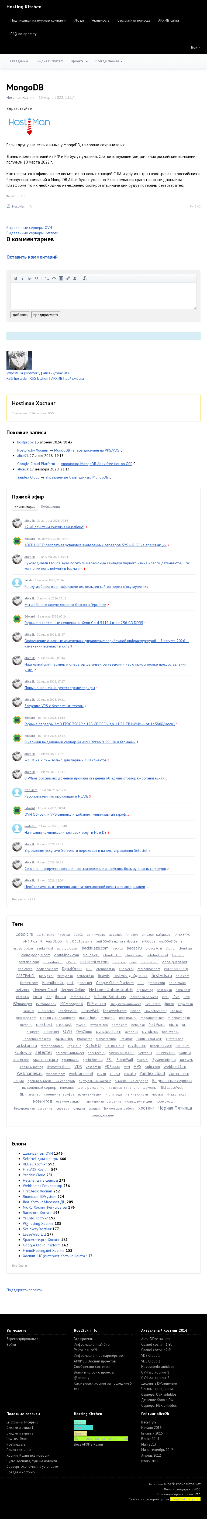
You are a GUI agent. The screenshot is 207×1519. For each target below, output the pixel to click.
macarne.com (26, 1018)
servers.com (165, 1052)
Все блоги (19, 1265)
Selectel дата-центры (40, 1158)
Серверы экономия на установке (32, 1466)
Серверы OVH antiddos (159, 1394)
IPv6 (187, 997)
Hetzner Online (73, 989)
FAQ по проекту (24, 33)
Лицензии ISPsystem (39, 1196)
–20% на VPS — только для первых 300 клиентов (66, 760)
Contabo (178, 955)
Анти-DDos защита (156, 1339)
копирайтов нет (188, 1484)
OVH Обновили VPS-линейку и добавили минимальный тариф (75, 814)
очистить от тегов (85, 278)
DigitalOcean (72, 968)
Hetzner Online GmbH (111, 989)
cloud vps (185, 948)
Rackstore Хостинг (37, 1212)
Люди (79, 20)
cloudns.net (134, 955)
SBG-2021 (182, 1046)
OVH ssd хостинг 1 (155, 1372)
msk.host (44, 1024)
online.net (51, 1031)
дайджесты (74, 378)
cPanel (71, 962)
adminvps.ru (96, 935)
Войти (196, 47)
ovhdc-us (150, 1031)
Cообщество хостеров (92, 1366)
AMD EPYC (182, 935)
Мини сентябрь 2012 (157, 1449)
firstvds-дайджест (130, 975)
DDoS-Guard (149, 962)
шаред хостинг (103, 1115)
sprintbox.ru (70, 1060)
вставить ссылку (68, 278)
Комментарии (25, 507)
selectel (43, 1052)
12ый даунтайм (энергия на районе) (54, 526)
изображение (61, 278)
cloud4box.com (66, 954)
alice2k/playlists (56, 373)
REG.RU (93, 1045)
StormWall (124, 1059)
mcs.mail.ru (128, 1018)
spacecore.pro (45, 1059)
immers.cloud (80, 997)
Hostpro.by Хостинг (32, 450)
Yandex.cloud (152, 1073)
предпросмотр (45, 314)
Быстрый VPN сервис (22, 1422)
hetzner (23, 989)
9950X (78, 935)
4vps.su (64, 934)
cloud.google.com (35, 954)
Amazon (132, 935)
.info (197, 1494)
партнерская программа (103, 1101)
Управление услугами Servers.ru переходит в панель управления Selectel (86, 850)
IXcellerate (153, 1004)
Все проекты (84, 1339)
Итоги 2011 (150, 1461)
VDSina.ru (112, 1066)
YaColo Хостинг (35, 1218)
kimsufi (28, 1011)
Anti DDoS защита (79, 941)
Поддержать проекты (24, 1289)
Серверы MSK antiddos (159, 1405)
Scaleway (23, 1052)
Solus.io (185, 1053)
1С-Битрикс (45, 935)
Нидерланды (177, 1094)
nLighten (33, 1032)
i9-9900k (22, 997)
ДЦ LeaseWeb (172, 1087)
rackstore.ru (26, 1045)
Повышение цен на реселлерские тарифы (60, 687)
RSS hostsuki (16, 378)
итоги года (113, 1094)
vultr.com (152, 1066)
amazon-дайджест (157, 934)
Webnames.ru (30, 1073)
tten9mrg (31, 790)
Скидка (79, 1108)
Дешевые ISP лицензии (159, 1383)
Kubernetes (46, 1011)
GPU (140, 983)
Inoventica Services (144, 997)
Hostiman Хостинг (20, 97)
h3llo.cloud (177, 983)
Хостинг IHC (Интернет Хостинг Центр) (54, 1255)
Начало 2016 (151, 1427)
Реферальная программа (33, 1108)
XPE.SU (115, 1074)
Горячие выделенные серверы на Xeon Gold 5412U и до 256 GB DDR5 (84, 622)
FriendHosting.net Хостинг (44, 1250)
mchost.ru (108, 1018)
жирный (15, 278)
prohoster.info (105, 1039)
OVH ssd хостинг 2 (155, 1377)
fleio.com (182, 976)
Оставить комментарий (32, 257)
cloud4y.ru (91, 954)
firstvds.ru (161, 975)
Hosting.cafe (15, 1444)
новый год (42, 1101)
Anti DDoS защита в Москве (117, 941)
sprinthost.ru (93, 1059)
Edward (30, 539)
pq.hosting (64, 1038)
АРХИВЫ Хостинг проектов (95, 1361)
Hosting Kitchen (24, 7)
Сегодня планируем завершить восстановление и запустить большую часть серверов (95, 868)
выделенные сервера (131, 1081)
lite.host (176, 1011)
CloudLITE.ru (112, 955)
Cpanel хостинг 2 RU (156, 1350)
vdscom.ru (93, 1067)
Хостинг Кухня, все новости (27, 1455)
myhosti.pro (99, 1025)
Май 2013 (148, 1444)
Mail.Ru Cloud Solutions (57, 1018)
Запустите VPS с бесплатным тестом (54, 705)
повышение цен (138, 1101)
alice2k (23, 455)
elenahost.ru (105, 969)
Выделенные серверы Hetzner (32, 232)
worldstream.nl (81, 1073)
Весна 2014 (150, 1438)
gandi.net (84, 982)
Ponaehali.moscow (37, 1039)
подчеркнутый (36, 278)
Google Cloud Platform (36, 463)
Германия (67, 1088)
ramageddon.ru (52, 1046)
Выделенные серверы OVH (29, 227)
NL (184, 1025)
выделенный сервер (39, 1087)
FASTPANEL (25, 975)
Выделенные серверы (172, 1080)
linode (135, 1010)
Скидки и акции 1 (19, 1427)
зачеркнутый (29, 278)
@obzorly (32, 373)
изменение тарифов (58, 1094)
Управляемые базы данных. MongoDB (77, 477)
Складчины (19, 61)
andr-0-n (31, 826)
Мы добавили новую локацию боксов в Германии (65, 604)
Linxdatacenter (155, 1011)
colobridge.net (157, 955)
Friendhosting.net (58, 982)
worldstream (55, 1074)
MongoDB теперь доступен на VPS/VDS (86, 450)
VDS (78, 1066)
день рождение (91, 1087)
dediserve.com (47, 969)
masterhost (88, 1017)
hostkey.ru (164, 990)
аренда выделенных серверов (51, 1081)
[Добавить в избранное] (30, 206)
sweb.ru (143, 1060)
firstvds (104, 975)
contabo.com (29, 961)
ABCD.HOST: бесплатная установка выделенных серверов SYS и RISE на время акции (96, 544)
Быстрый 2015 (152, 1433)
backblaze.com (95, 948)
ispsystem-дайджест (125, 1004)
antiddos (148, 941)
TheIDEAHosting (31, 1067)
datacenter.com (94, 961)
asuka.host (45, 948)
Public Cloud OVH (149, 1039)
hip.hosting (145, 990)
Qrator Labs (174, 1039)
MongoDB (18, 196)
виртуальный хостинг (95, 1081)
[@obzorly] (19, 360)
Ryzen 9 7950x (161, 1046)
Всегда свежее (107, 61)
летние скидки (137, 1094)
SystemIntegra (164, 1059)
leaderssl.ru (68, 1010)
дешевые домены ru (123, 1088)
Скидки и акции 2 (19, 1433)
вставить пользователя (75, 278)
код (54, 278)
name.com (119, 1025)
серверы (63, 1108)
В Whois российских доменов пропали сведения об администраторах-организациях (94, 778)
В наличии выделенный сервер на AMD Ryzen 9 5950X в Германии (80, 742)
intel (165, 997)
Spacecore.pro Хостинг (41, 1239)
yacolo (130, 1073)
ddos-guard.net (174, 961)
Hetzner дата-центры (40, 1180)
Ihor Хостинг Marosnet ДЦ (44, 1201)
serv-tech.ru (96, 1053)
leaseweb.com (115, 1010)
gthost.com (156, 982)
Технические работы (119, 1108)
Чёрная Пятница (175, 1108)
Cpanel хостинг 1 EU (156, 1344)
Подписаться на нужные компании (39, 20)
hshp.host (183, 990)
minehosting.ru (179, 1018)
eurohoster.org (176, 968)
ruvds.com (137, 1045)
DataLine (119, 962)
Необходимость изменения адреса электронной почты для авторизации (85, 886)
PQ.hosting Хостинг (38, 1223)
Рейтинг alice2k (86, 1350)
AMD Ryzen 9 (32, 941)
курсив (22, 278)
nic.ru (173, 1024)
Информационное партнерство (98, 1355)
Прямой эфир (28, 496)
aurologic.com (67, 948)
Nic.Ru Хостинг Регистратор (45, 1207)
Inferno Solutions (110, 996)
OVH (68, 1031)
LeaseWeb (90, 1010)
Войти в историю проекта (94, 1372)
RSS (51, 413)
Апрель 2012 (151, 1455)
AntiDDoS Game (170, 941)
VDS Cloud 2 (150, 1361)
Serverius (145, 1053)
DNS (89, 969)
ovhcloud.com (108, 1031)
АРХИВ (56, 378)
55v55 (196, 1489)
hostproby (25, 442)
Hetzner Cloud (45, 989)
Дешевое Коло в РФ (157, 1400)
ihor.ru (60, 996)
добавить (20, 314)
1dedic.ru (24, 934)
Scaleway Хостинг (37, 1228)
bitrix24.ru (154, 948)
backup (117, 948)
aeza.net (115, 935)
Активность (100, 20)
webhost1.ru (175, 1066)
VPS (138, 1066)
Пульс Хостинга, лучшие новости (31, 1461)
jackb (28, 580)
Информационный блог (92, 1344)
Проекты (78, 61)
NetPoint (157, 1024)
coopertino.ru (53, 962)
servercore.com (121, 1052)
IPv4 (176, 996)
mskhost (64, 1024)
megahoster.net (152, 1018)
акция (18, 1080)
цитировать (47, 278)
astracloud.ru (23, 948)
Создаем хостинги (21, 1472)
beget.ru (134, 948)
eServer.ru (126, 969)
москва (157, 1094)
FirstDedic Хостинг (37, 1191)
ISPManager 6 (71, 1003)
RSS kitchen (39, 378)
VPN (127, 1067)
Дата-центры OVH (38, 1153)
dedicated (25, 969)
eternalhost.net (148, 969)
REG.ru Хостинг (35, 1164)
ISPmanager (22, 1003)
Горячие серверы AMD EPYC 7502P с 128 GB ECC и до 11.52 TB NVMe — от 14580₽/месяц (100, 723)
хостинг (146, 1108)
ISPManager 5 (46, 1004)
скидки (94, 1108)
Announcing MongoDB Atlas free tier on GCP (96, 463)
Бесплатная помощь (134, 20)
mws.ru (81, 1025)
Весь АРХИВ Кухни (88, 1444)
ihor (48, 997)
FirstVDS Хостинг (36, 1169)
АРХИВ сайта (168, 20)
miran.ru (26, 1025)
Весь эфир (19, 899)
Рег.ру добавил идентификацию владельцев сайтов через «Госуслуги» (83, 586)
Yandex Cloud (28, 477)
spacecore (21, 1059)
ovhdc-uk (131, 1032)
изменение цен (90, 1094)
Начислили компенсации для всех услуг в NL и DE (65, 832)
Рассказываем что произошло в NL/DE (56, 796)
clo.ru (170, 948)
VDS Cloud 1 (150, 1355)
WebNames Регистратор (42, 1185)
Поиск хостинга (18, 1449)
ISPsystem (96, 1003)
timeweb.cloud (59, 1066)
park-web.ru (170, 1032)
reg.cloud (74, 1046)
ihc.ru (37, 996)
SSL (109, 1059)
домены (150, 1087)
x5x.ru (101, 1074)
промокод (164, 1101)
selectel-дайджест (70, 1053)
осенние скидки (68, 1101)
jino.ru (169, 1003)
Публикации (50, 507)
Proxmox (126, 1039)
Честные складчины (157, 1388)
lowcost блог (16, 1438)
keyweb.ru (185, 1004)
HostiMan (19, 206)
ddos (133, 962)
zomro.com (179, 1073)
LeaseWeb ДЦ (34, 1234)
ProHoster (84, 1039)
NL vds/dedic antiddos (157, 1366)
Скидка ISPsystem (49, 61)
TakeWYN (186, 1060)
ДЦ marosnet (29, 1094)
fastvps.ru (46, 976)
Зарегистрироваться (22, 1339)
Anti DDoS (54, 941)
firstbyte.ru (65, 976)
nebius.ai (138, 1025)
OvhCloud (84, 1031)
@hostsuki (14, 373)
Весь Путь (148, 1422)
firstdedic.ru (85, 976)
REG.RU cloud (114, 1046)
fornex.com (29, 982)
